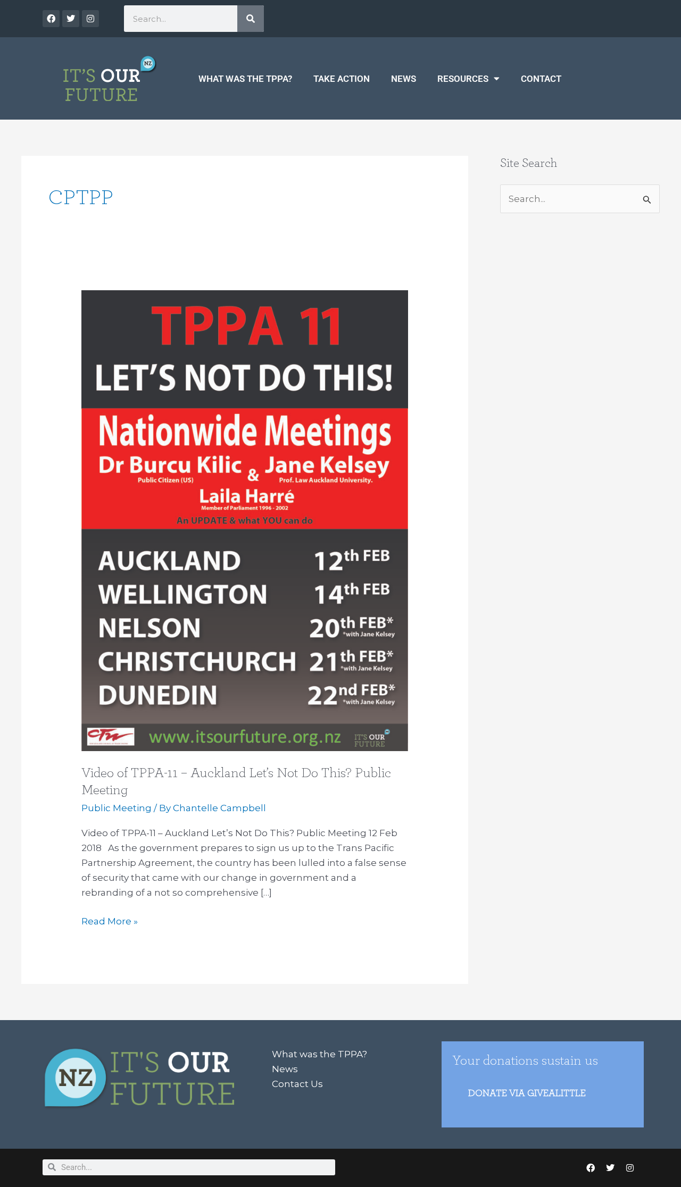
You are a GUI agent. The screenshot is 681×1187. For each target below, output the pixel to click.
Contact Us (297, 1084)
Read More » (109, 920)
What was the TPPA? (245, 78)
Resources (462, 78)
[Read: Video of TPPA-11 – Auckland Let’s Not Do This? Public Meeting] (244, 520)
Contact (541, 78)
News (403, 78)
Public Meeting (116, 808)
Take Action (341, 78)
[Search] (250, 18)
